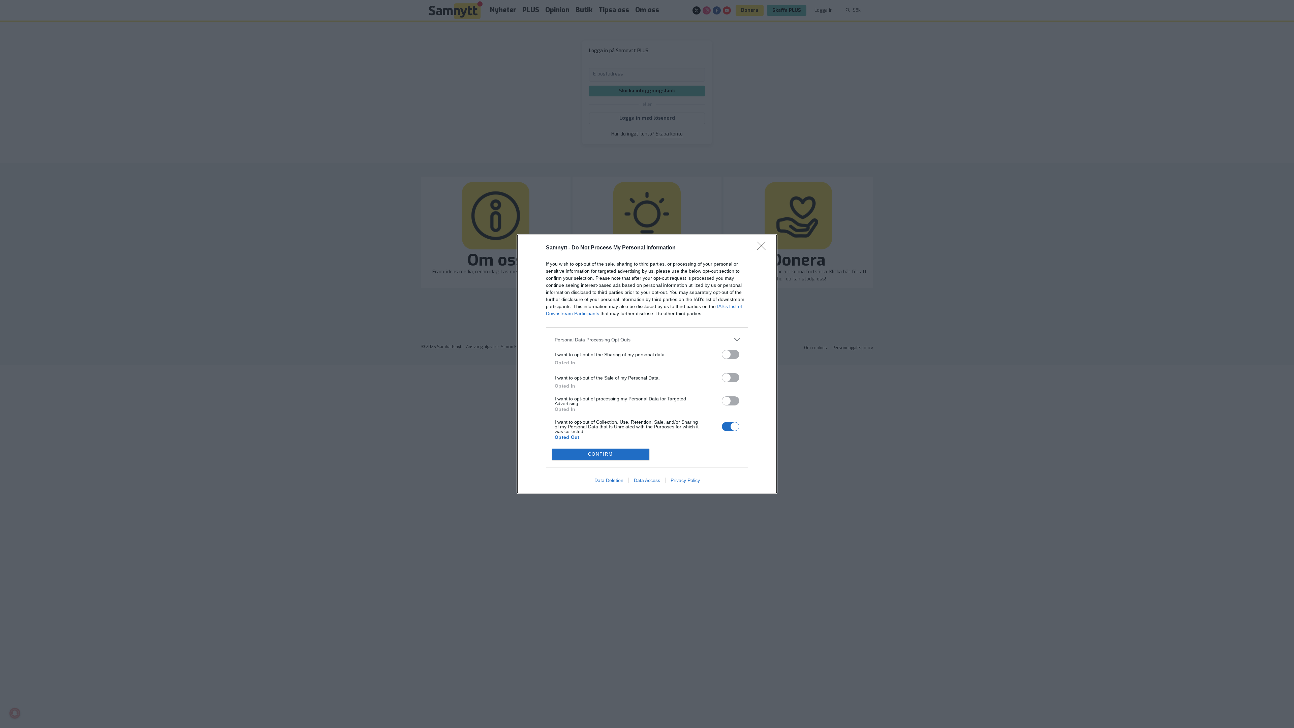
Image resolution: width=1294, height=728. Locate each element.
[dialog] (647, 364)
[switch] (730, 354)
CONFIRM (600, 454)
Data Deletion (608, 480)
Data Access (647, 480)
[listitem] (647, 339)
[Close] (763, 248)
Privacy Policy (685, 480)
